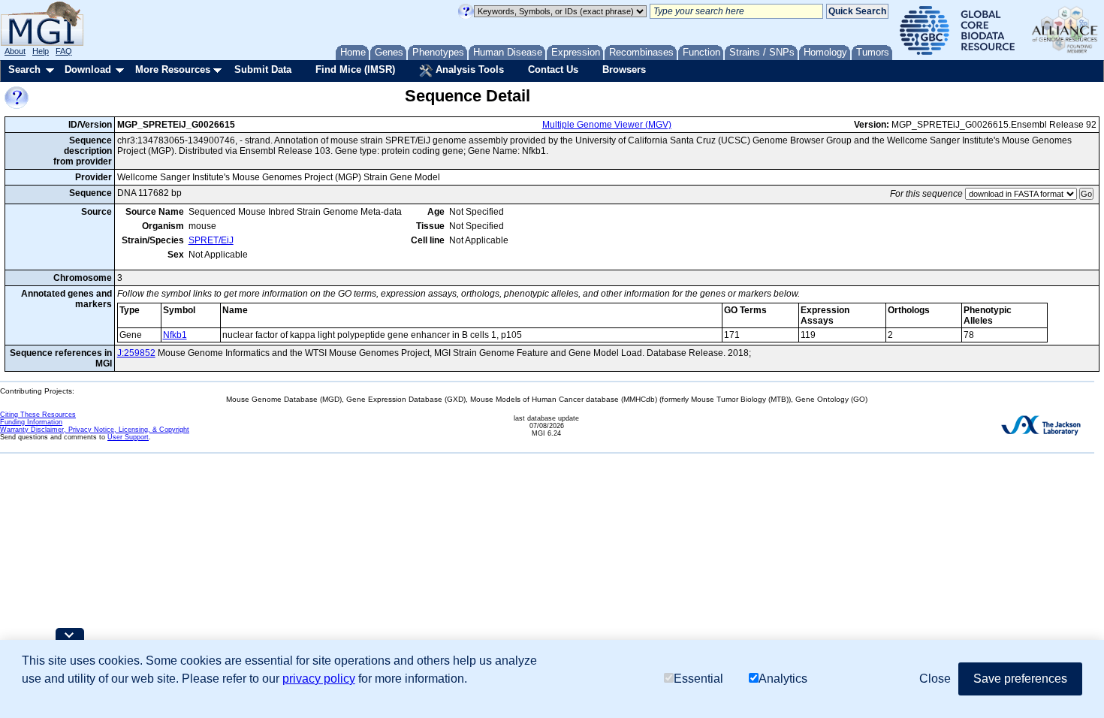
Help (40, 51)
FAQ (64, 51)
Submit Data (262, 69)
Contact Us (553, 69)
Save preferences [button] (1020, 678)
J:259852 (136, 353)
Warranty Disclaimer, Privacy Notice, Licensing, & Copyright (94, 429)
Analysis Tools (468, 69)
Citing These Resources (38, 414)
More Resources (172, 69)
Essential (698, 678)
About (15, 51)
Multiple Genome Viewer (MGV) (606, 124)
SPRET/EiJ (211, 240)
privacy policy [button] (318, 678)
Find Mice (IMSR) (355, 69)
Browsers (624, 69)
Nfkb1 (175, 335)
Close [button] (935, 678)
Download (88, 69)
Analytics (783, 678)
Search (24, 69)
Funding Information (31, 422)
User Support (128, 437)
